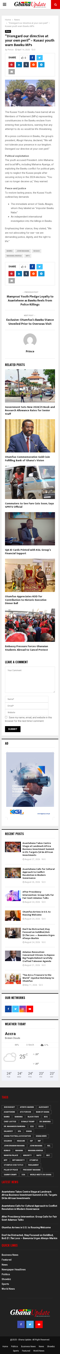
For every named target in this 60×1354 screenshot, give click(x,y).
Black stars (33, 1117)
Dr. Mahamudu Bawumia (14, 1126)
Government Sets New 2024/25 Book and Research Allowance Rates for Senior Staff (30, 410)
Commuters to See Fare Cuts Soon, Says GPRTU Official (29, 505)
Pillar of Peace (11, 1170)
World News (8, 1288)
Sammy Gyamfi (10, 1175)
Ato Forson (25, 1112)
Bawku (9, 251)
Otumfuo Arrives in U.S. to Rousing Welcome (36, 913)
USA (23, 1175)
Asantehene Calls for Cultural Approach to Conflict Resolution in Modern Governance (38, 873)
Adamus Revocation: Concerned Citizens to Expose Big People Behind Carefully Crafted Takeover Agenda (38, 956)
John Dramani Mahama (14, 1146)
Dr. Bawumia (45, 1122)
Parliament (33, 1165)
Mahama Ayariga (14, 256)
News (8, 31)
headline (21, 1141)
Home (5, 1346)
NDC (48, 1155)
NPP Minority (18, 1160)
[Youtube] (39, 1324)
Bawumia (19, 1117)
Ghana (29, 1131)
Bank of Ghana (42, 1112)
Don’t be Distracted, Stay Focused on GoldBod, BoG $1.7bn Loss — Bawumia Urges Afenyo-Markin (38, 933)
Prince (11, 50)
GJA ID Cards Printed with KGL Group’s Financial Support (28, 552)
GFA (19, 1131)
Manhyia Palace (11, 1155)
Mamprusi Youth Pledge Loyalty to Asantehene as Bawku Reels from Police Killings (30, 300)
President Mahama (31, 1170)
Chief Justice (10, 1122)
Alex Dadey (44, 1107)
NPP (5, 1160)
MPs (28, 256)
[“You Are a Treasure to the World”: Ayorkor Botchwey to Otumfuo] (13, 979)
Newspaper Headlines (14, 1269)
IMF (39, 1141)
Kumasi (7, 1150)
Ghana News (41, 1136)
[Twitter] (30, 1324)
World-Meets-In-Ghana (40, 1175)
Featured (7, 1259)
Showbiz (6, 1279)
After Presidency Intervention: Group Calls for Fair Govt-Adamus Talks (38, 895)
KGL (48, 1146)
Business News (10, 1255)
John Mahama (23, 251)
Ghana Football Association (17, 1136)
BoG (46, 1117)
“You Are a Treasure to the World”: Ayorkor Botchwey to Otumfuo (38, 978)
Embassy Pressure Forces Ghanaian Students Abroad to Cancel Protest (26, 648)
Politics (6, 1274)
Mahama (19, 1150)
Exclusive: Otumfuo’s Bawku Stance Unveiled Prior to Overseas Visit (30, 321)
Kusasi (37, 251)
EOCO (41, 1126)
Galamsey (8, 1131)
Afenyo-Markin (27, 1107)
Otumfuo (34, 1160)
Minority (27, 1155)
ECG (32, 1126)
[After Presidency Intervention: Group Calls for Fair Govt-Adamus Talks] (13, 895)
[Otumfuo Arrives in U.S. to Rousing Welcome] (13, 915)
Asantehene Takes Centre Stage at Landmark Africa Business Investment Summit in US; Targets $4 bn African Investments (38, 849)
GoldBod (8, 1141)
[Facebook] (21, 1324)
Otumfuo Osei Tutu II (13, 1165)
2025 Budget (9, 1107)
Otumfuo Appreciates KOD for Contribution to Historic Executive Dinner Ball (25, 600)
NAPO (38, 1155)
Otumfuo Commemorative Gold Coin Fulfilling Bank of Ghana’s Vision (27, 459)
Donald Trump (27, 1122)
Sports (5, 1284)
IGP (31, 1141)
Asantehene (9, 1112)
